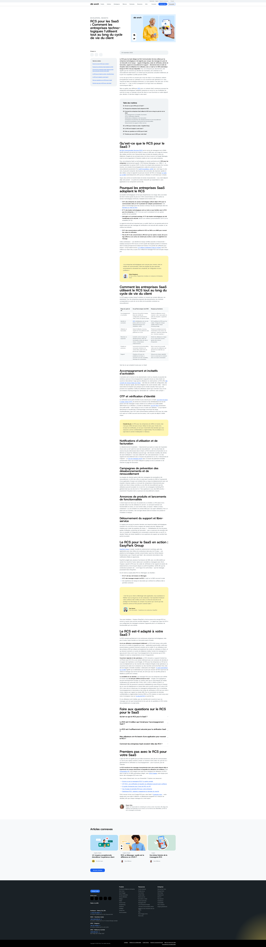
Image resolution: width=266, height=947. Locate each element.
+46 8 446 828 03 (95, 919)
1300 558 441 (94, 932)
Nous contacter (161, 904)
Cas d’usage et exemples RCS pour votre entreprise (137, 789)
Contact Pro (121, 910)
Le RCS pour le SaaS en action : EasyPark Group (103, 74)
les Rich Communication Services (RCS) (131, 150)
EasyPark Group (124, 549)
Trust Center (141, 893)
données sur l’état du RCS (129, 207)
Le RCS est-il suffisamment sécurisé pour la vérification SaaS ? (143, 730)
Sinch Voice (121, 891)
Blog (139, 911)
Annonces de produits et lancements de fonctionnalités (139, 121)
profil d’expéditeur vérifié (146, 169)
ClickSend (121, 906)
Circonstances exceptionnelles (169, 944)
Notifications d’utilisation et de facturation (135, 118)
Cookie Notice (146, 942)
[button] (151, 1)
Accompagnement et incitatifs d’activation (136, 114)
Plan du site (140, 915)
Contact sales (163, 4)
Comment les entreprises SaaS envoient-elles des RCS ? (141, 744)
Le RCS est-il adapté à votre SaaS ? (100, 77)
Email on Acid (122, 902)
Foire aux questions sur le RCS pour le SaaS (102, 80)
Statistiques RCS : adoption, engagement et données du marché (140, 791)
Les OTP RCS (154, 405)
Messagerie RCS (142, 902)
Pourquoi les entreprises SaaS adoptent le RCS (103, 66)
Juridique (126, 942)
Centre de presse (142, 889)
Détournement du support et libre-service (135, 123)
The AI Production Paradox (144, 904)
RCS (139, 88)
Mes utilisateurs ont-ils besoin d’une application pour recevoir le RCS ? (143, 737)
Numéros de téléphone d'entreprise (127, 889)
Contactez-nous (157, 794)
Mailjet (120, 900)
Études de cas (141, 891)
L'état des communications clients (146, 906)
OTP (134, 321)
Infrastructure (161, 895)
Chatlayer (121, 908)
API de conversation (123, 895)
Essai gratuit (171, 4)
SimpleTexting (122, 904)
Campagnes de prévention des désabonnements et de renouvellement (143, 119)
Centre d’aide (141, 895)
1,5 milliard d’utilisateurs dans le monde (149, 247)
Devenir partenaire (142, 900)
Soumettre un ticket (142, 898)
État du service (141, 896)
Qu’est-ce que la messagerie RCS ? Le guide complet (137, 781)
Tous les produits (122, 912)
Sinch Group (160, 893)
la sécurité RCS (140, 696)
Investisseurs (160, 900)
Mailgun (121, 898)
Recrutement (160, 898)
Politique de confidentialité (135, 942)
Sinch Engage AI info (143, 913)
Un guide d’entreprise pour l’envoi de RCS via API (136, 786)
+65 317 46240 (94, 925)
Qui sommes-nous (162, 889)
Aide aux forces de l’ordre (170, 942)
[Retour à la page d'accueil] (94, 4)
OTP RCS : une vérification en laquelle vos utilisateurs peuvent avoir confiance (144, 784)
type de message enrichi (135, 458)
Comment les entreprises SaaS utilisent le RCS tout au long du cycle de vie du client (103, 70)
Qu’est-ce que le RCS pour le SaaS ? (101, 63)
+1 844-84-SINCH (95, 912)
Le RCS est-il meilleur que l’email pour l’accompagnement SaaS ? (142, 723)
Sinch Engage (153, 773)
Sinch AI (159, 896)
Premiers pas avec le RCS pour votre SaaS (102, 83)
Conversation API (124, 771)
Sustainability (161, 902)
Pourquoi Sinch (161, 891)
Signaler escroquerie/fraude (156, 942)
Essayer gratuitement (162, 906)
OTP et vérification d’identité (132, 116)
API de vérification (123, 896)
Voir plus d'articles (97, 870)
